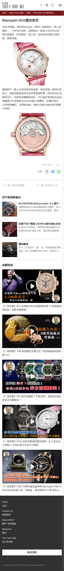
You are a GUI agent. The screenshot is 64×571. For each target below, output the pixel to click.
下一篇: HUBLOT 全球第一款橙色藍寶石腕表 (49, 185)
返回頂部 (32, 552)
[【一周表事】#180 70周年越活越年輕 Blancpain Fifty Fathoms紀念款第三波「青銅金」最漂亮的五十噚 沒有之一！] (32, 466)
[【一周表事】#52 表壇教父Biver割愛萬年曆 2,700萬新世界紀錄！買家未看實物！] (32, 286)
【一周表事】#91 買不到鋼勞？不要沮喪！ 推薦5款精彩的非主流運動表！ (31, 398)
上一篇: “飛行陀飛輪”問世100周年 (15, 185)
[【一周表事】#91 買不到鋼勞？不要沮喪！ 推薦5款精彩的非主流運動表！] (32, 376)
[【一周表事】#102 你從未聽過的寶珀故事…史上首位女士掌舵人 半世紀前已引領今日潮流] (32, 421)
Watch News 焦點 (16, 13)
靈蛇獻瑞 (23, 244)
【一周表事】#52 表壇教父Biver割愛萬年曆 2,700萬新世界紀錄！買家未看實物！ (32, 308)
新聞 (28, 13)
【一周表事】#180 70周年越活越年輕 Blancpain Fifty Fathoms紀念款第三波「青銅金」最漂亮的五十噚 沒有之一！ (32, 488)
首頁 (4, 13)
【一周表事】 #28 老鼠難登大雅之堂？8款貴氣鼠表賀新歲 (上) (31, 353)
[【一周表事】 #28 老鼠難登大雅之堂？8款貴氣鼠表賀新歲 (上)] (32, 331)
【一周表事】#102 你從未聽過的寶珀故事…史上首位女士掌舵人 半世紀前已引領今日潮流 (31, 443)
